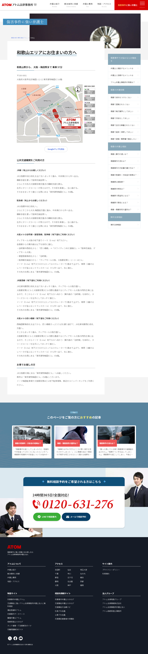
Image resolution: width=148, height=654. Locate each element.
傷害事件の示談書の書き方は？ (123, 168)
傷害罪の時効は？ (118, 188)
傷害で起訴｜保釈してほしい (122, 132)
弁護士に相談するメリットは (122, 68)
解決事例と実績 (71, 4)
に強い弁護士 (128, 5)
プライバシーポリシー (111, 569)
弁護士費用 (88, 4)
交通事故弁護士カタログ (64, 603)
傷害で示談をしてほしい (120, 118)
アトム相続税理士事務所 (111, 611)
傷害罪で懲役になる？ (119, 202)
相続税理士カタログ (15, 621)
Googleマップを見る (56, 149)
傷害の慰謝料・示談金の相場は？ (124, 174)
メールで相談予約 (78, 516)
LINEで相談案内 (49, 516)
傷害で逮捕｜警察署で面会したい (124, 139)
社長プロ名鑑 (60, 611)
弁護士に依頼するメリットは (122, 75)
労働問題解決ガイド (15, 629)
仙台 (69, 569)
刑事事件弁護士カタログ (64, 599)
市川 (69, 573)
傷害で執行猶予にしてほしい (122, 111)
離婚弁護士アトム (14, 618)
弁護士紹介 (55, 4)
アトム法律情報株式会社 (111, 603)
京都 (82, 581)
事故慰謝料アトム (14, 610)
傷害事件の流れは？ (118, 161)
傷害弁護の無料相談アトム (19, 38)
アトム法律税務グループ (111, 599)
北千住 (70, 577)
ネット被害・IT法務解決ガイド (19, 625)
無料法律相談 (116, 224)
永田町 (57, 569)
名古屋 (70, 581)
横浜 (82, 577)
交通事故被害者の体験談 (64, 618)
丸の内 (82, 573)
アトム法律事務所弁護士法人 (113, 607)
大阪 (56, 585)
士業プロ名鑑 (60, 615)
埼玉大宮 (83, 569)
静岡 (56, 581)
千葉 (56, 573)
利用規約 (105, 573)
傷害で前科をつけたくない (121, 97)
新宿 (56, 577)
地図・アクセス (104, 4)
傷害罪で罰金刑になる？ (120, 195)
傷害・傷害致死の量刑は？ (121, 209)
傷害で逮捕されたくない (120, 104)
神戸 (69, 585)
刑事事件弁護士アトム (16, 599)
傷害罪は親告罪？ (118, 181)
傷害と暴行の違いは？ (119, 154)
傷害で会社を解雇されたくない (123, 125)
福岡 (82, 585)
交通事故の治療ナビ (63, 607)
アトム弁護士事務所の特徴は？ (123, 82)
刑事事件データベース (16, 614)
